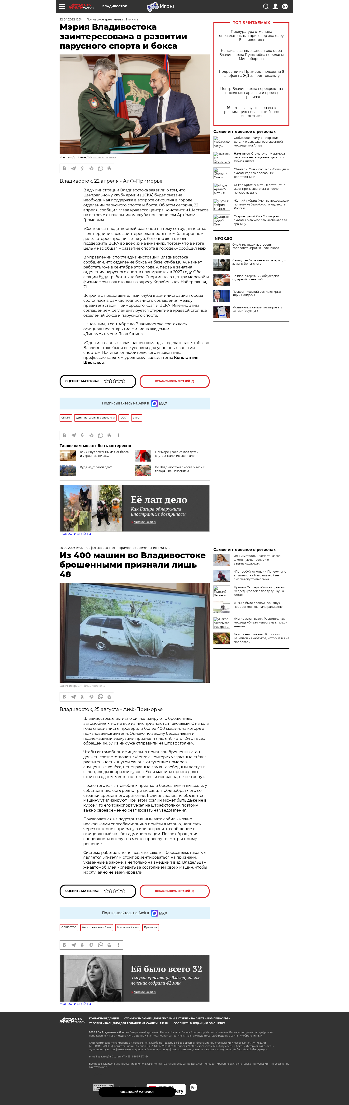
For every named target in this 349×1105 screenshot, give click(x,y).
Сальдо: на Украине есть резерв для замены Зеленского (259, 262)
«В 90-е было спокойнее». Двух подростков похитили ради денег (259, 604)
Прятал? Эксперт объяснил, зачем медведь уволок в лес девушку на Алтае (259, 591)
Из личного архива (102, 157)
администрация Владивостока (82, 685)
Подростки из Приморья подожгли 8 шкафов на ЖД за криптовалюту (251, 74)
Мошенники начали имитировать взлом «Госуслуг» (257, 309)
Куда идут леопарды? (96, 467)
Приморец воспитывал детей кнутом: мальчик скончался (176, 454)
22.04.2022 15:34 (71, 19)
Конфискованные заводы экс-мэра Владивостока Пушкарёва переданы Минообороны (251, 55)
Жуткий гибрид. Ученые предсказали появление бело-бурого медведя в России (261, 204)
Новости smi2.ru (75, 533)
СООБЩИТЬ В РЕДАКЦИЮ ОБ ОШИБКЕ (199, 1023)
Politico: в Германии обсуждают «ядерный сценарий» (255, 277)
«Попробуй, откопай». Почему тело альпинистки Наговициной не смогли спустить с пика (260, 575)
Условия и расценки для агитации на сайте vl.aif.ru (128, 1023)
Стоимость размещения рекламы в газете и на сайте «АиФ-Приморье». (177, 1018)
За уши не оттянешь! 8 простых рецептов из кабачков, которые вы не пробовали (261, 638)
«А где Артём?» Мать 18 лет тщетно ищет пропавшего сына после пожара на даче (259, 188)
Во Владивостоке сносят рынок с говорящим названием (180, 469)
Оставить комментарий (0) (174, 381)
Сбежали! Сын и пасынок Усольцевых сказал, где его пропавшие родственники (261, 173)
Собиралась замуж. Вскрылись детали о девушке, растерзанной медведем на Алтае (258, 141)
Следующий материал (137, 1092)
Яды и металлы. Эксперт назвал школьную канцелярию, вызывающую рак (257, 559)
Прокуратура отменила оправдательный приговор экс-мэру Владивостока (251, 36)
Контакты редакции (104, 1018)
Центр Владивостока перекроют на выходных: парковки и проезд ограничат (251, 93)
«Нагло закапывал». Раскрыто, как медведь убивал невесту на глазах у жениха (260, 622)
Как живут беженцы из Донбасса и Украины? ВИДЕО (104, 454)
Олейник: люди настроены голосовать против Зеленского (255, 246)
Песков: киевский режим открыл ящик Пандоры (256, 293)
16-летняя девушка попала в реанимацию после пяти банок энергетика (251, 112)
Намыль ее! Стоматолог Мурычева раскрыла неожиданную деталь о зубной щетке (259, 157)
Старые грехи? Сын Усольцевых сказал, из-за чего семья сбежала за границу (260, 220)
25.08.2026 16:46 (71, 548)
